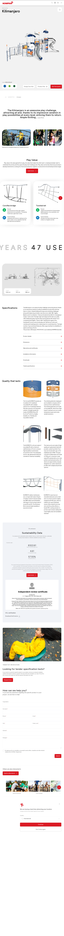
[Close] (59, 804)
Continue (40, 824)
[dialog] (32, 468)
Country (22, 815)
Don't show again (41, 829)
